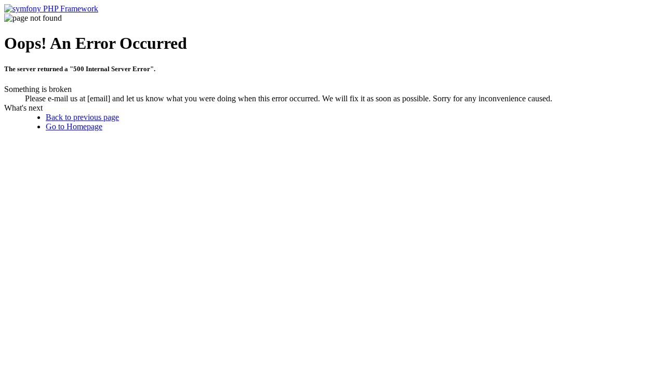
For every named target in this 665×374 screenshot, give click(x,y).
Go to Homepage (74, 126)
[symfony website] (51, 8)
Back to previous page (82, 117)
